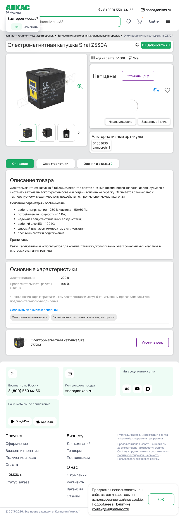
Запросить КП (158, 45)
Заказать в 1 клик (154, 121)
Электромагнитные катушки (29, 317)
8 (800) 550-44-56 (118, 9)
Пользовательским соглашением (138, 459)
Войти (153, 21)
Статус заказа (17, 482)
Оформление (17, 443)
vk (126, 388)
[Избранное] (128, 21)
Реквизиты (75, 482)
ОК (161, 499)
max (147, 388)
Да (16, 27)
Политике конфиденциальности (111, 506)
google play (20, 421)
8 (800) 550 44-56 (24, 390)
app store (45, 421)
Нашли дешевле (120, 121)
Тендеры (74, 450)
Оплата (12, 464)
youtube (137, 388)
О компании (76, 475)
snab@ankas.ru (158, 9)
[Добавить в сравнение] (156, 90)
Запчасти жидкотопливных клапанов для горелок (84, 317)
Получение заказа (21, 457)
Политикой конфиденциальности (138, 455)
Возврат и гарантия (22, 450)
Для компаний (78, 443)
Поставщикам (78, 457)
